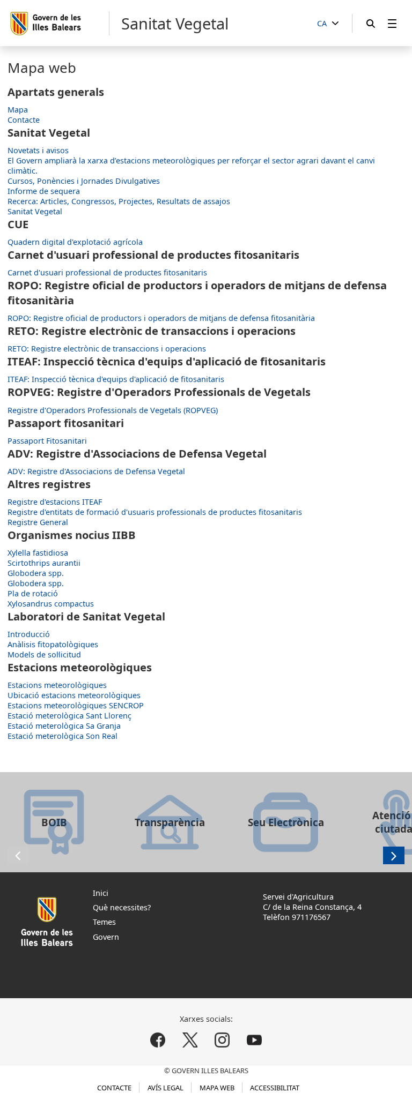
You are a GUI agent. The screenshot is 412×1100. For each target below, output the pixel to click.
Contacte (24, 120)
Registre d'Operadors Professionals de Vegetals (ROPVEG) (113, 410)
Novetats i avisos (38, 150)
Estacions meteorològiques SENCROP (76, 705)
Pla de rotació (33, 593)
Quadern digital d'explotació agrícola (75, 242)
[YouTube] (254, 1039)
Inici (100, 893)
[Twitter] (190, 1039)
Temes (104, 922)
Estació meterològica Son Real (62, 736)
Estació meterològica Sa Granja (64, 726)
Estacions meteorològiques (57, 685)
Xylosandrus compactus (51, 603)
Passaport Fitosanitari (47, 441)
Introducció (29, 634)
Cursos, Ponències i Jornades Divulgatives (84, 181)
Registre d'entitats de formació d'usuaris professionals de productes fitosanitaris (155, 512)
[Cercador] (370, 23)
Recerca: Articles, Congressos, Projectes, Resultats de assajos (119, 201)
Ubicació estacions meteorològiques (74, 695)
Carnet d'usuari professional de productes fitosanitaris (107, 272)
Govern (106, 937)
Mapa (18, 109)
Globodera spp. (36, 573)
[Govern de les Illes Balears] (59, 23)
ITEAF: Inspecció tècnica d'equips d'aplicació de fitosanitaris (116, 379)
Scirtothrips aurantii (44, 563)
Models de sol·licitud (44, 654)
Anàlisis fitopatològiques (53, 644)
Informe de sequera (44, 191)
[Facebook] (158, 1039)
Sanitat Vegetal (35, 211)
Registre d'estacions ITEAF (55, 502)
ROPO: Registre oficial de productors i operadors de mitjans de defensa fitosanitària (161, 318)
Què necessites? (122, 907)
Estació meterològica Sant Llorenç (69, 715)
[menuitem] (392, 23)
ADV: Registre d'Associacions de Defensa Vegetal (96, 471)
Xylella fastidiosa (38, 553)
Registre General (38, 522)
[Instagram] (222, 1039)
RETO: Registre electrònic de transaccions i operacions (107, 348)
